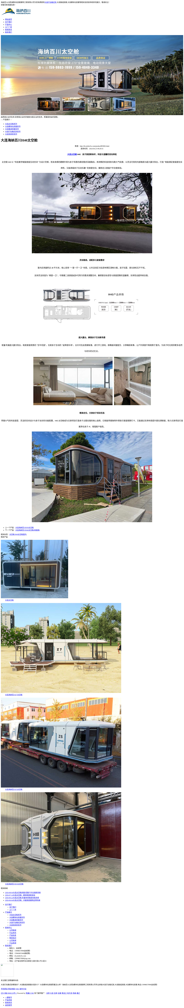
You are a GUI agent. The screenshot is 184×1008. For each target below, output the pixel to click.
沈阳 (48, 993)
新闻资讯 (8, 30)
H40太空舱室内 (20, 534)
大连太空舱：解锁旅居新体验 (20, 895)
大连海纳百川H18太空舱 (14, 884)
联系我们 (8, 32)
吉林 (55, 993)
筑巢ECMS (30, 993)
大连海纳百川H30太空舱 (24, 527)
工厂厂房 (8, 27)
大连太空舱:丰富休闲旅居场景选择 (22, 898)
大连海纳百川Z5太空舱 (13, 789)
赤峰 (74, 993)
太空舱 (11, 534)
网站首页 (8, 19)
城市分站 (22, 989)
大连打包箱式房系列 (12, 131)
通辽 (78, 993)
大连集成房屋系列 (12, 129)
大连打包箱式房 (50, 2)
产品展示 (8, 912)
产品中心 (8, 24)
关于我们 (8, 22)
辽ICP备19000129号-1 (9, 993)
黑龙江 (64, 993)
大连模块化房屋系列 (12, 126)
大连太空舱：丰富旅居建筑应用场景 (22, 900)
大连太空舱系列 (11, 124)
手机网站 (4, 989)
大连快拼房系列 (11, 134)
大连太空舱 (9, 600)
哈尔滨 (69, 993)
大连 (51, 993)
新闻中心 (8, 928)
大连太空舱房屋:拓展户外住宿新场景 (23, 892)
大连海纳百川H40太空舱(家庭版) (27, 530)
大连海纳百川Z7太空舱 (13, 695)
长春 (59, 993)
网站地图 (11, 989)
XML (17, 989)
